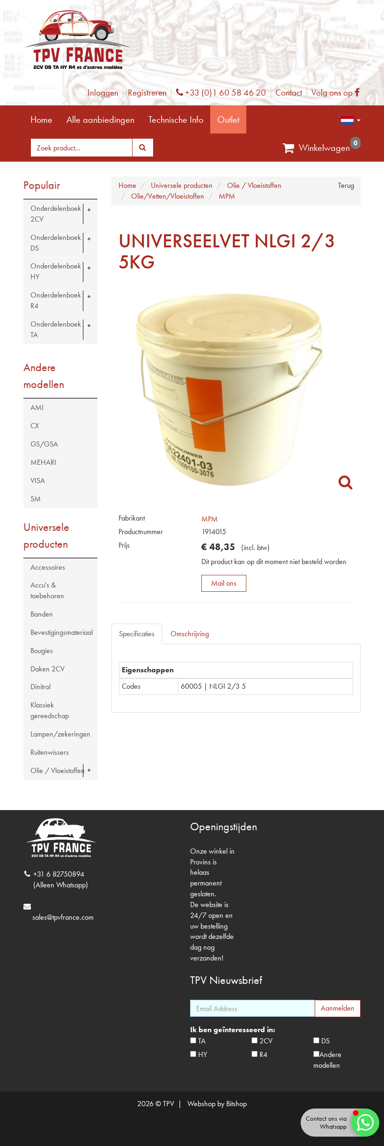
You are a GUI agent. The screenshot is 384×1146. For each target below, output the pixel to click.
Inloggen (103, 92)
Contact (288, 92)
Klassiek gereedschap (49, 710)
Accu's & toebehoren (47, 590)
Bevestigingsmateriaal (61, 632)
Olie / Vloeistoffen (57, 770)
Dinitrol (40, 687)
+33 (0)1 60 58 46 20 (224, 92)
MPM (209, 519)
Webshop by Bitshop (217, 1104)
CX (34, 426)
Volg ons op (337, 92)
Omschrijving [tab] (189, 634)
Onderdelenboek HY (55, 271)
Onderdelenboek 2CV (55, 213)
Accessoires (47, 567)
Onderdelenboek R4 (55, 300)
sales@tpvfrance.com (63, 917)
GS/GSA (44, 444)
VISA (37, 480)
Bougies (41, 650)
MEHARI (43, 462)
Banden (41, 614)
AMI (37, 407)
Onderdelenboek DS (55, 242)
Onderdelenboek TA (55, 329)
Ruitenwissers (49, 752)
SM (35, 499)
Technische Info (175, 119)
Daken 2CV (47, 669)
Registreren (147, 92)
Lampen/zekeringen (60, 734)
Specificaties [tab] (137, 634)
